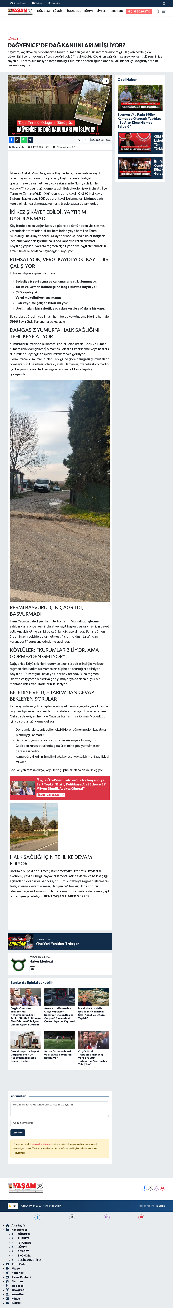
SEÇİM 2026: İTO (138, 11)
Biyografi (17, 1290)
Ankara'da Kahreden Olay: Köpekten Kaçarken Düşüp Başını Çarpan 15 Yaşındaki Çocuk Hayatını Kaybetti (59, 1015)
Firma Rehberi (21, 1277)
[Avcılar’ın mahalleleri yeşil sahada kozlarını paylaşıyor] (59, 1039)
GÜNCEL (13, 39)
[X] (150, 1188)
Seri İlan (17, 1281)
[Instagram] (156, 1188)
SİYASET (102, 11)
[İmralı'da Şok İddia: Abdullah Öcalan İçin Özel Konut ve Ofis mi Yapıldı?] (93, 996)
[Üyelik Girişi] (162, 3)
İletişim (16, 1303)
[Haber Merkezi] (18, 963)
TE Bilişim (160, 1206)
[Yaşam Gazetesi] (20, 11)
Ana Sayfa (18, 1225)
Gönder (18, 1132)
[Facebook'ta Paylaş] (11, 140)
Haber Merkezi (19, 147)
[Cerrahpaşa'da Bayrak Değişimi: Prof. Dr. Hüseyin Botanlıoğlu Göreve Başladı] (25, 1039)
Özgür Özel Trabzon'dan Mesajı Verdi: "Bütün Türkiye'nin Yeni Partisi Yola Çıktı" (92, 1058)
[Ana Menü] (163, 11)
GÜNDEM (43, 11)
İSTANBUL (74, 11)
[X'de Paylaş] (17, 140)
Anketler (17, 1294)
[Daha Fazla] (30, 140)
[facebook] (37, 1217)
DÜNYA (89, 11)
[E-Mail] (32, 969)
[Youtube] (162, 1188)
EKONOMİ (117, 11)
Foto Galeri (20, 3)
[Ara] (157, 11)
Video (38, 3)
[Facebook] (144, 1188)
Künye (15, 1298)
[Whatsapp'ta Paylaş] (24, 140)
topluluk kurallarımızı (41, 1144)
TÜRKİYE (58, 11)
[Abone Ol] (100, 140)
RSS (14, 1206)
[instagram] (107, 1217)
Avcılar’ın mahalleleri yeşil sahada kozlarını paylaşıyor (57, 1054)
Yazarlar (55, 3)
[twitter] (72, 1217)
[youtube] (141, 1217)
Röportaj (17, 1285)
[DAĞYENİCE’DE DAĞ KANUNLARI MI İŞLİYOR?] (60, 105)
